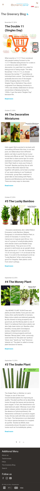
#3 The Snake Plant (17, 364)
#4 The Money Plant (18, 281)
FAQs (4, 462)
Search (4, 468)
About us (5, 455)
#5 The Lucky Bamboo (19, 201)
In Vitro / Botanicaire (13, 484)
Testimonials (6, 458)
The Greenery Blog (8, 465)
